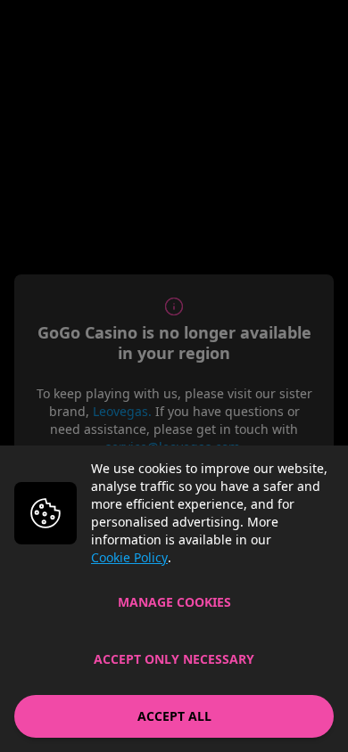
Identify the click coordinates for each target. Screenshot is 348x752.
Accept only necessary (174, 658)
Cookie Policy (129, 557)
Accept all (174, 715)
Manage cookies (174, 601)
